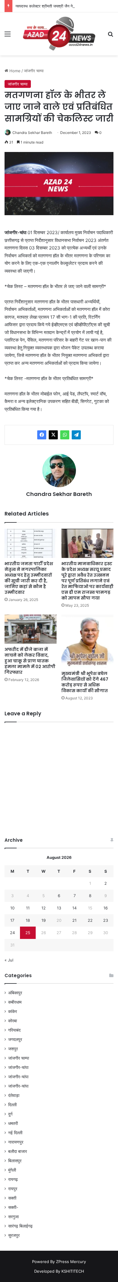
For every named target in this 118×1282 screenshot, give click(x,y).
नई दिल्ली (15, 1132)
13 (59, 908)
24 (12, 932)
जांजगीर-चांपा (18, 1067)
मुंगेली (12, 1170)
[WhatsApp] (64, 434)
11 (28, 908)
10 (12, 908)
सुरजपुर (14, 1235)
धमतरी (13, 1123)
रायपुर (12, 1188)
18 (28, 920)
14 (74, 908)
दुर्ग (10, 1114)
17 (12, 920)
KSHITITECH (72, 1271)
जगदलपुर (15, 1039)
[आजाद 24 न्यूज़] (59, 34)
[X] (53, 434)
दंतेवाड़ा (13, 1095)
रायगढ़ (13, 1179)
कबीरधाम (14, 1002)
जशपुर (13, 1048)
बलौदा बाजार (17, 1151)
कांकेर (12, 1011)
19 (43, 920)
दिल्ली (12, 1104)
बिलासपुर (14, 1160)
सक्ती (12, 1198)
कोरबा (12, 1020)
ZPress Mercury (71, 1261)
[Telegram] (76, 434)
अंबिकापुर (15, 992)
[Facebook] (41, 434)
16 (105, 908)
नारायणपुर (15, 1142)
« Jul (9, 960)
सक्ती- (13, 1207)
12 (43, 908)
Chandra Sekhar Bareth (32, 132)
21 (74, 920)
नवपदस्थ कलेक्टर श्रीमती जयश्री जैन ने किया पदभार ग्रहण (57, 6)
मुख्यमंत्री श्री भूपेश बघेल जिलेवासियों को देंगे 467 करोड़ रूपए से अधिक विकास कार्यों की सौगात (84, 682)
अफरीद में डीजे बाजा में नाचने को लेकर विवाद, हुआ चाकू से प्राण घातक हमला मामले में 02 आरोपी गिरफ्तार (30, 660)
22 (90, 920)
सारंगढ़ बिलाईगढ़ (20, 1226)
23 (105, 920)
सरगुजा (13, 1216)
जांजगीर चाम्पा (34, 70)
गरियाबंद (14, 1030)
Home (14, 70)
